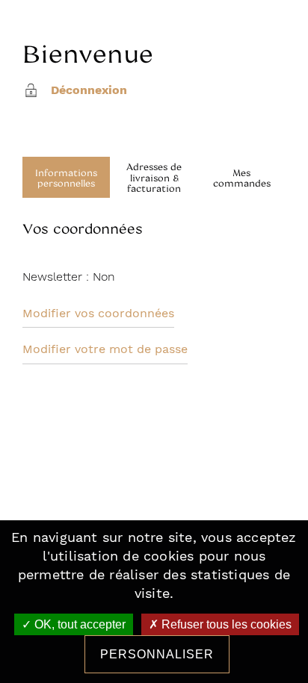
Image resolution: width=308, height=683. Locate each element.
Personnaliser (157, 654)
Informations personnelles (66, 177)
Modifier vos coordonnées (98, 313)
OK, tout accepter (78, 624)
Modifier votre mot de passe (105, 349)
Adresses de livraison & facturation (154, 177)
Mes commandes (242, 177)
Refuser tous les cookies (225, 624)
